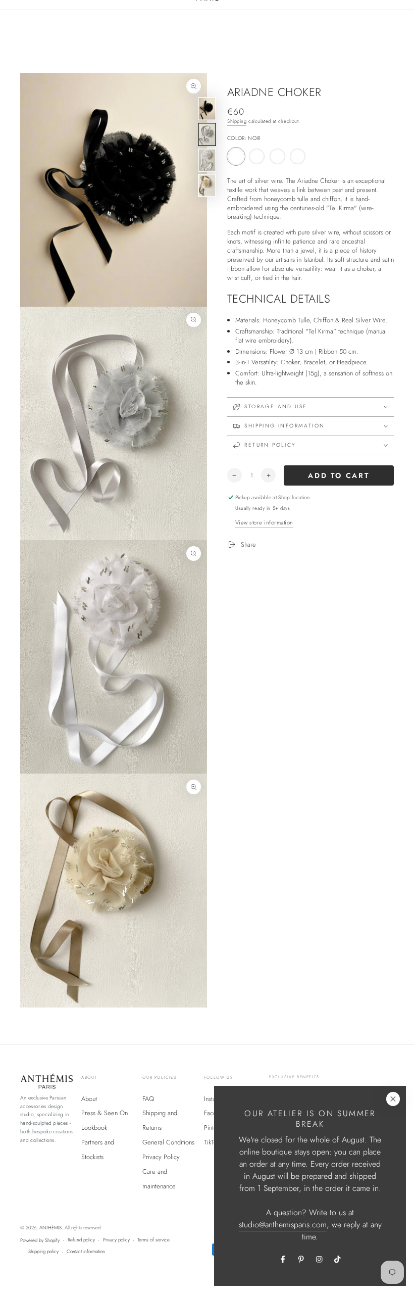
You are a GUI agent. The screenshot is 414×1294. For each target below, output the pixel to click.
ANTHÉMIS (50, 1227)
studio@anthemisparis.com (283, 1224)
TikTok (212, 1142)
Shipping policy (43, 1251)
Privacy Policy (161, 1157)
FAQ (148, 1099)
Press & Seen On (104, 1113)
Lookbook (94, 1127)
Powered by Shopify (40, 1240)
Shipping (236, 121)
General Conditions (168, 1142)
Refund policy (81, 1239)
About (89, 1099)
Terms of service (153, 1239)
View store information (264, 522)
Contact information (86, 1251)
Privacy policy (116, 1239)
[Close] (393, 1099)
